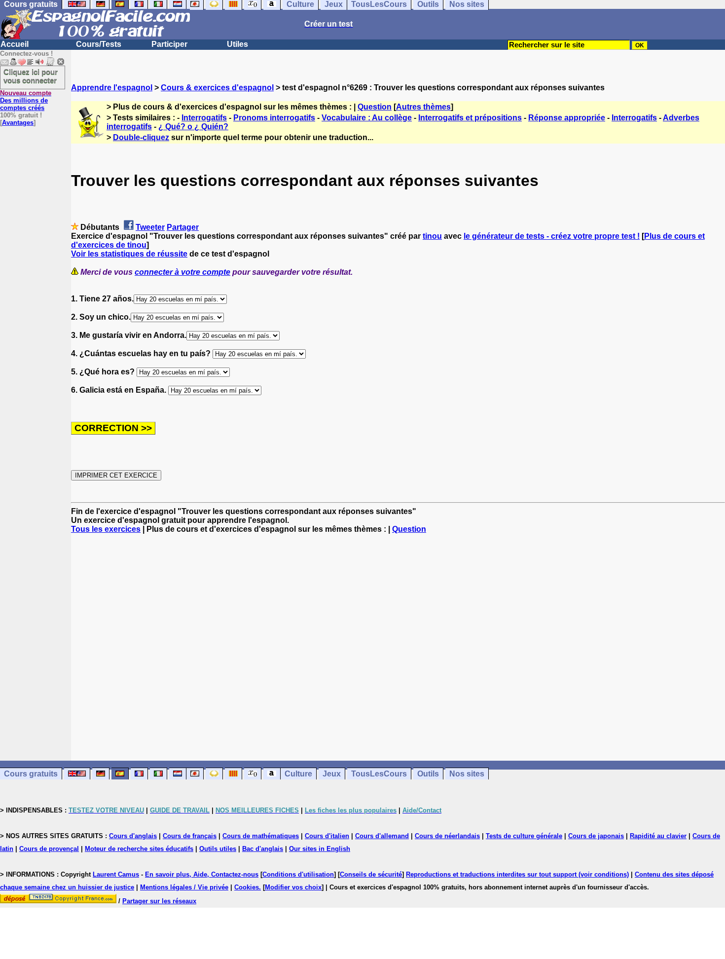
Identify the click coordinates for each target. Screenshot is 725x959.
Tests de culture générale (524, 836)
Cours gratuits (31, 774)
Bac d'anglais (262, 848)
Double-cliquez (141, 137)
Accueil (14, 44)
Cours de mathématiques (260, 836)
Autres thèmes (423, 107)
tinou (432, 236)
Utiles (237, 44)
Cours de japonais (596, 836)
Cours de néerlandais (447, 836)
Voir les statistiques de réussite (129, 254)
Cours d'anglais (133, 836)
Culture (298, 774)
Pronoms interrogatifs (274, 117)
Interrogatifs (204, 117)
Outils (428, 774)
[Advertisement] (398, 647)
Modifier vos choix (293, 887)
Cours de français (190, 836)
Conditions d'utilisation (298, 874)
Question (375, 107)
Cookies (246, 887)
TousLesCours (379, 774)
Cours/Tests (98, 44)
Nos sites (466, 774)
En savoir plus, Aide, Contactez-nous (201, 874)
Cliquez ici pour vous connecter (30, 76)
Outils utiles (217, 848)
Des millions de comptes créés (25, 100)
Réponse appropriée (566, 117)
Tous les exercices (106, 529)
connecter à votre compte (182, 272)
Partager (183, 227)
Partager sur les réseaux (159, 901)
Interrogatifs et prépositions (470, 117)
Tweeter (150, 227)
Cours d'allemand (382, 836)
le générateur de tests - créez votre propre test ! (552, 236)
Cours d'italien (327, 836)
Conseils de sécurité (371, 874)
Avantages (18, 122)
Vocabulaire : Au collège (367, 117)
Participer (169, 44)
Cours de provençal (49, 848)
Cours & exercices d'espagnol (217, 87)
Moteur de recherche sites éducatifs (139, 848)
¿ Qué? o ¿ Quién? (193, 126)
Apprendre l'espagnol (111, 87)
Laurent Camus (116, 874)
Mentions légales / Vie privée (184, 887)
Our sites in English (319, 848)
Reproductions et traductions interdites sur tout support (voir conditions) (517, 874)
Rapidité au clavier (658, 836)
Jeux (332, 774)
